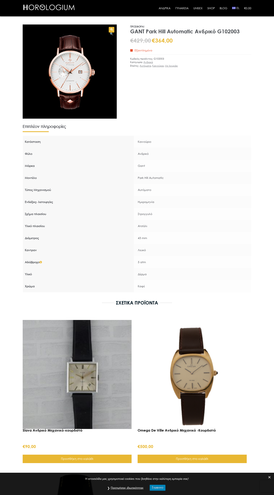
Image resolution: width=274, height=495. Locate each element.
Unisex (198, 8)
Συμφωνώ (157, 487)
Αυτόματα (145, 65)
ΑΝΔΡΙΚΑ (164, 8)
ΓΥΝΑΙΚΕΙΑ (182, 8)
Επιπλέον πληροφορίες (44, 126)
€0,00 (247, 8)
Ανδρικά (148, 62)
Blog (223, 8)
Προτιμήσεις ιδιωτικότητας (127, 487)
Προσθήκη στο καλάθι (77, 458)
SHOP (211, 8)
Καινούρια (158, 65)
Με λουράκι (171, 65)
